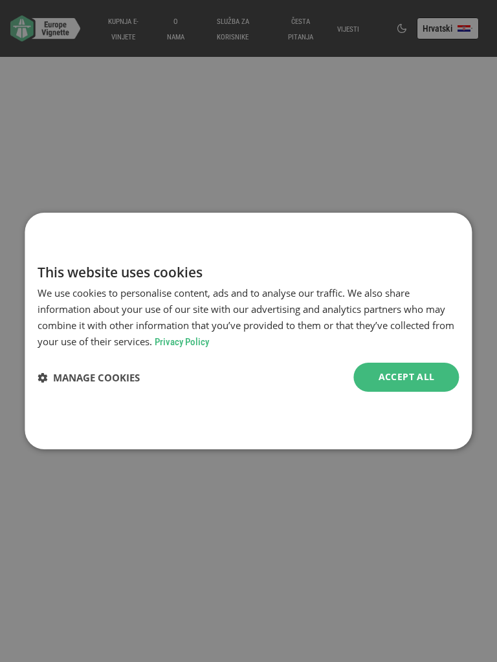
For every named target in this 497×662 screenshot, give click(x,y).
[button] (89, 377)
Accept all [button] (407, 376)
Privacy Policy (182, 342)
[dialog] (248, 331)
